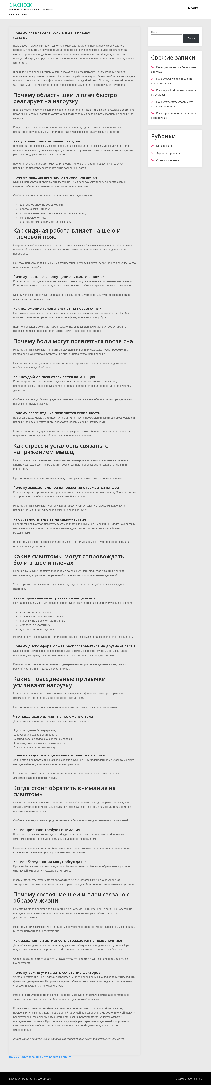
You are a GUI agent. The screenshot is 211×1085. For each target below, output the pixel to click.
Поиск (155, 32)
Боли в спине (164, 145)
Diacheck (20, 5)
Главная (193, 7)
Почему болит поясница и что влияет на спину (40, 1057)
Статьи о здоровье (167, 160)
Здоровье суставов (168, 153)
